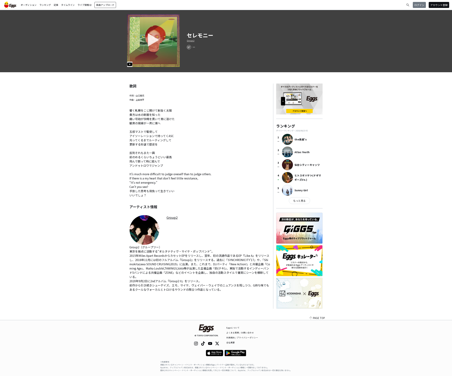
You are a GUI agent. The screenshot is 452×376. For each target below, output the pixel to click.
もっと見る (299, 200)
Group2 (190, 40)
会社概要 (230, 342)
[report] (194, 47)
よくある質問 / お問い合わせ (240, 332)
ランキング (45, 5)
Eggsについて (233, 327)
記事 (56, 5)
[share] (189, 47)
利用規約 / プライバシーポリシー (242, 337)
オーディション (29, 5)
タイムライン (68, 5)
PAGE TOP (319, 318)
